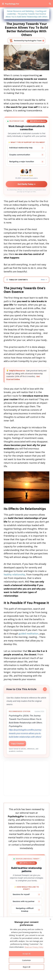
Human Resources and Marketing (20, 11)
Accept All (26, 953)
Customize (26, 960)
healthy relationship (14, 574)
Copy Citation (17, 743)
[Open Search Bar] (50, 3)
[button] (26, 279)
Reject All (26, 967)
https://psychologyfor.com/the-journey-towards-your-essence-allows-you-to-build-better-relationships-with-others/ (25, 733)
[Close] (50, 919)
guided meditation (28, 633)
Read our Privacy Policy (34, 947)
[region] (26, 945)
